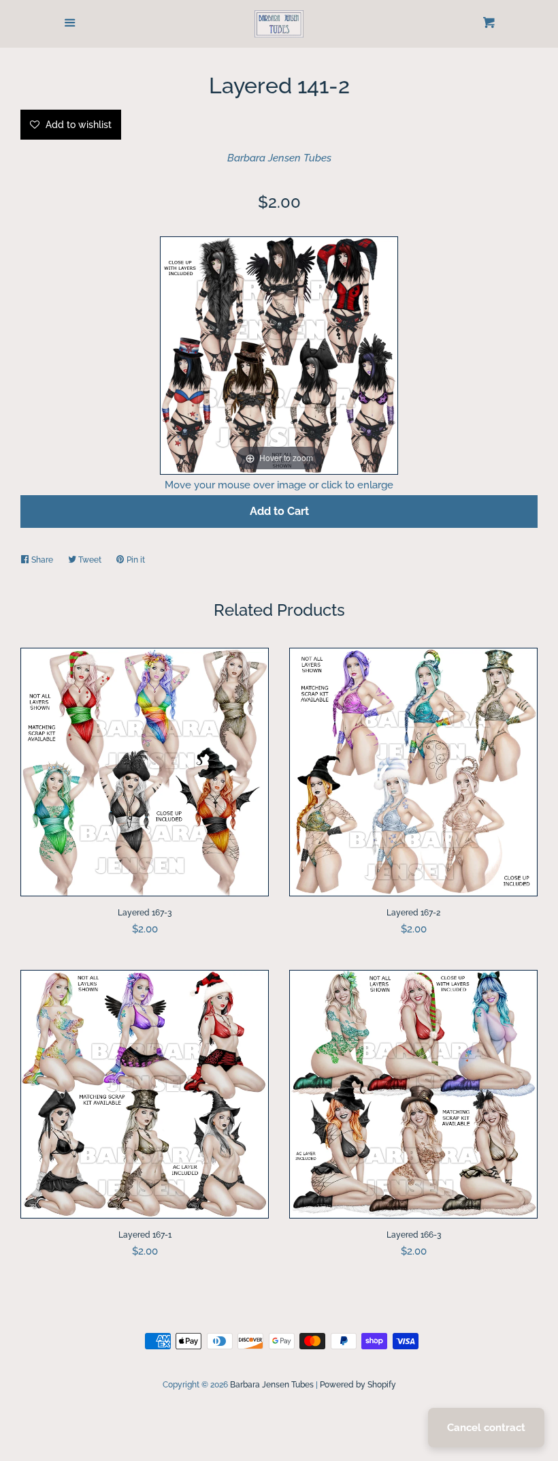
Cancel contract (486, 1427)
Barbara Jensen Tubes (279, 158)
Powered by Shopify (358, 1384)
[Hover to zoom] (279, 354)
